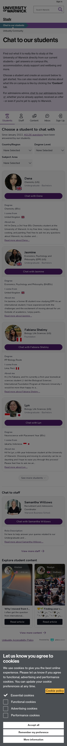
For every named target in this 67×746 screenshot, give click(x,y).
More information (33, 739)
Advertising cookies (23, 708)
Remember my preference (33, 732)
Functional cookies (23, 702)
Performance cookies (25, 715)
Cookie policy (55, 691)
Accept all (33, 725)
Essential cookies (22, 695)
